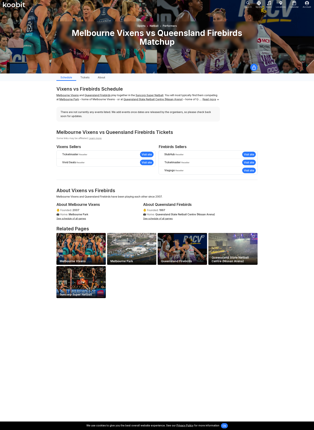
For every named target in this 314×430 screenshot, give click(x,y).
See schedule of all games (71, 218)
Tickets (84, 77)
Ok (224, 425)
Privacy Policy (184, 425)
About (101, 77)
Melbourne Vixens (67, 95)
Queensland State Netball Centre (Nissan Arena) (153, 99)
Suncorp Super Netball (149, 95)
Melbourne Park (69, 99)
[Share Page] (254, 67)
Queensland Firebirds (98, 95)
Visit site (147, 154)
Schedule (66, 77)
